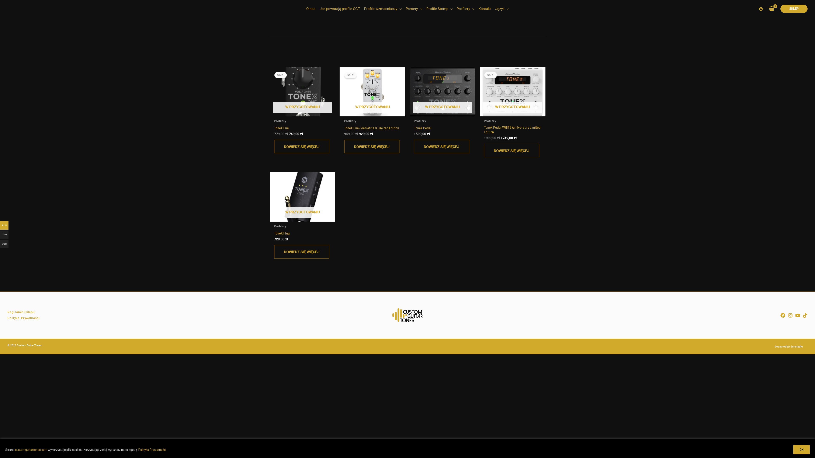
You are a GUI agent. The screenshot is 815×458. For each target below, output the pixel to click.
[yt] (797, 315)
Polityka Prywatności (152, 449)
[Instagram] (790, 315)
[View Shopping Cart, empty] (771, 9)
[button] (399, 9)
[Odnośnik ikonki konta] (761, 9)
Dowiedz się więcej (301, 147)
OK (802, 449)
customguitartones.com (31, 449)
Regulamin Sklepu (21, 312)
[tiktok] (805, 315)
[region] (407, 448)
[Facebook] (782, 315)
